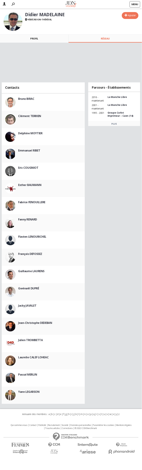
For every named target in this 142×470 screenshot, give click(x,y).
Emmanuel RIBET (29, 150)
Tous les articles (52, 428)
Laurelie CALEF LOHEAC (33, 357)
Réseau (105, 38)
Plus (114, 123)
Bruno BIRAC (26, 99)
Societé (65, 425)
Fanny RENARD (27, 219)
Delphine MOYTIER (30, 133)
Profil (34, 38)
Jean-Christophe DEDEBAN (35, 323)
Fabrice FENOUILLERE (31, 202)
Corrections (67, 428)
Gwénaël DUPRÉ (28, 288)
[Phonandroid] (121, 451)
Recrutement (54, 425)
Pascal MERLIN (27, 374)
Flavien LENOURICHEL (32, 237)
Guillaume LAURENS (31, 271)
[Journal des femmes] (20, 445)
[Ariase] (88, 451)
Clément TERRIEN (29, 116)
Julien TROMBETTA (30, 340)
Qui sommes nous (19, 425)
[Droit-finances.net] (121, 445)
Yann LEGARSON (29, 392)
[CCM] (54, 445)
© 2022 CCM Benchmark (86, 428)
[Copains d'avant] (20, 451)
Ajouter (132, 15)
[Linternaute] (88, 444)
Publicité (42, 425)
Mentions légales (123, 425)
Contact (32, 425)
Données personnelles (80, 425)
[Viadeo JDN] (54, 451)
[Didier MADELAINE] (12, 21)
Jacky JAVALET (27, 305)
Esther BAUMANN (29, 185)
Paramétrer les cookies (103, 425)
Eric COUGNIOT (28, 168)
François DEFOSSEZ (30, 254)
